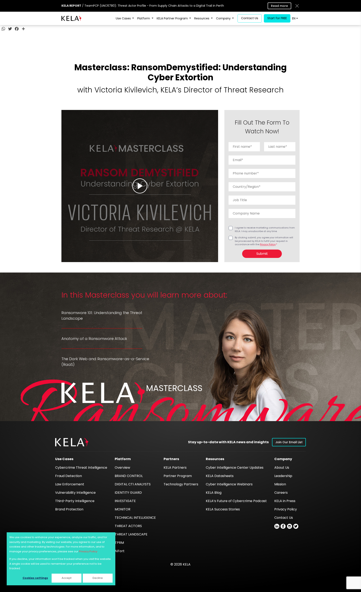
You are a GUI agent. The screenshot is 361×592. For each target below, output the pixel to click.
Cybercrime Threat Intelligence (81, 467)
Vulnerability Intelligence (75, 492)
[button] (71, 442)
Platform (144, 18)
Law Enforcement (69, 484)
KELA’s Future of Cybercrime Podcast (236, 501)
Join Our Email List (289, 442)
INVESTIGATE (125, 501)
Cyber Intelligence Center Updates (234, 467)
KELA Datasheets (220, 475)
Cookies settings (35, 578)
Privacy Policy (88, 551)
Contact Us (283, 517)
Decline (98, 578)
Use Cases (124, 18)
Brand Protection (69, 509)
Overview (122, 467)
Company (223, 18)
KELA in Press (284, 501)
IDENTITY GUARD (128, 492)
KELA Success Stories (223, 509)
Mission (280, 484)
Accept (66, 578)
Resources (202, 18)
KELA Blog (213, 492)
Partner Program (178, 475)
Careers (281, 492)
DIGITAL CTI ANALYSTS (133, 484)
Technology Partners (181, 484)
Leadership (283, 475)
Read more (279, 6)
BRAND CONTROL (129, 475)
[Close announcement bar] (297, 5)
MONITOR (122, 509)
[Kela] (71, 18)
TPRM (119, 542)
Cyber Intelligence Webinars (229, 484)
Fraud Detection (68, 475)
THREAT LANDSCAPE (131, 534)
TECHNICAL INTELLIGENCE (135, 517)
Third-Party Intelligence (74, 501)
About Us (281, 467)
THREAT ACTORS (128, 526)
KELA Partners (175, 467)
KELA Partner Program (173, 18)
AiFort (120, 551)
